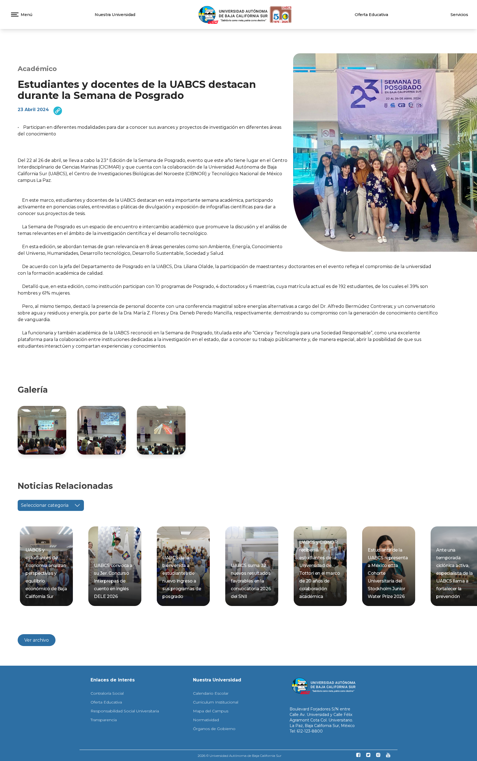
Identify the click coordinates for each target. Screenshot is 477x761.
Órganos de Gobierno (214, 728)
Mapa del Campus (210, 710)
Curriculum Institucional (215, 702)
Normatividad (206, 719)
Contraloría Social (107, 693)
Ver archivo (36, 640)
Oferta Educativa (371, 14)
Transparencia (104, 719)
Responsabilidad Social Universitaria (125, 710)
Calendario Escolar (211, 693)
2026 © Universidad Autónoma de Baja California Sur (240, 756)
